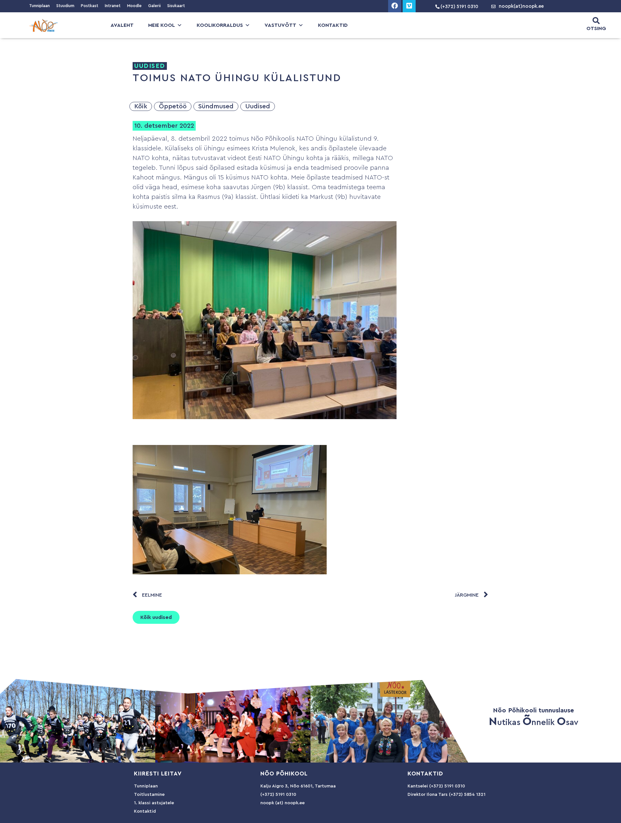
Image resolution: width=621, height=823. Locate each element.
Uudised (257, 106)
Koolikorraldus (220, 25)
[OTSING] (596, 20)
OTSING (596, 28)
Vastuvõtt (280, 25)
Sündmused (216, 106)
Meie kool (161, 25)
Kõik (140, 106)
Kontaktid (333, 25)
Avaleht (122, 25)
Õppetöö (173, 106)
